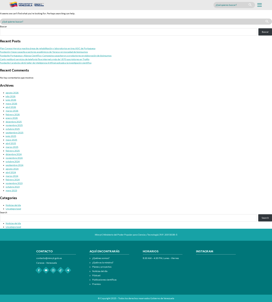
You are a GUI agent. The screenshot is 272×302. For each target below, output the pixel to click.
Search (3, 212)
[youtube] (45, 270)
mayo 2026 (11, 103)
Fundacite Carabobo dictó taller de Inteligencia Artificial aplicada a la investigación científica (45, 62)
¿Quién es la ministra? (102, 262)
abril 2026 (11, 107)
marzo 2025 (12, 147)
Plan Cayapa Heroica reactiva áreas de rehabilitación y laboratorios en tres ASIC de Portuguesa (47, 48)
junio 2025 (11, 136)
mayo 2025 (11, 139)
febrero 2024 (13, 179)
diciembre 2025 (14, 121)
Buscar (3, 26)
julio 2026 (10, 96)
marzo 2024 (12, 176)
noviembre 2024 (14, 158)
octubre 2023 (13, 186)
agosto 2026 (12, 92)
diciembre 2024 (14, 154)
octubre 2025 (13, 129)
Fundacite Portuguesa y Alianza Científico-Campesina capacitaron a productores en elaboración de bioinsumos (55, 55)
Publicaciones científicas (104, 279)
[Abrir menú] (259, 5)
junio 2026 (11, 99)
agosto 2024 (12, 168)
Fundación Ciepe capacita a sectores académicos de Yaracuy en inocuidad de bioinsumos (44, 52)
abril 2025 (11, 143)
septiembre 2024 (14, 165)
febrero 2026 (13, 114)
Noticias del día (13, 205)
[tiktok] (60, 270)
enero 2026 (12, 118)
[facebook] (38, 270)
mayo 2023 (11, 190)
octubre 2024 (13, 161)
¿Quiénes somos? (101, 258)
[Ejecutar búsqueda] (250, 5)
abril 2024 (11, 172)
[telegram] (67, 270)
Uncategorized (13, 208)
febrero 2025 (13, 150)
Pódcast (96, 275)
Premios (96, 284)
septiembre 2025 (14, 132)
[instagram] (53, 270)
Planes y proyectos (101, 266)
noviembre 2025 (14, 125)
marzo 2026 (12, 110)
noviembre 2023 (14, 183)
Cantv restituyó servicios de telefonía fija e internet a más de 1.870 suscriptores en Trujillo (44, 59)
